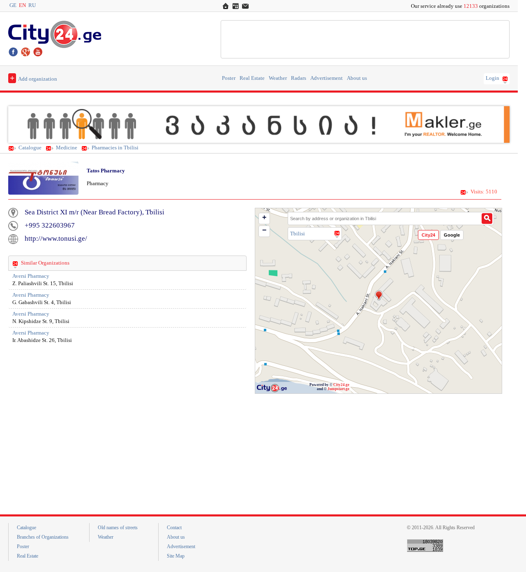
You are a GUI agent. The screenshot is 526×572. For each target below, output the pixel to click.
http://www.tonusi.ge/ (56, 238)
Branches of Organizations (43, 537)
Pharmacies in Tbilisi (115, 148)
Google (452, 235)
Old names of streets (118, 527)
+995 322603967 (50, 225)
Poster (228, 78)
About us (357, 78)
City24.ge (341, 385)
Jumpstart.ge (338, 389)
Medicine (66, 148)
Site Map (176, 556)
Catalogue (30, 148)
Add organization (33, 77)
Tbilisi (297, 233)
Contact (174, 527)
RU (32, 5)
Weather (278, 78)
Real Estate (252, 78)
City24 (428, 235)
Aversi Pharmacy (30, 276)
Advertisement (326, 78)
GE (12, 5)
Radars (298, 78)
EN (22, 5)
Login (492, 78)
